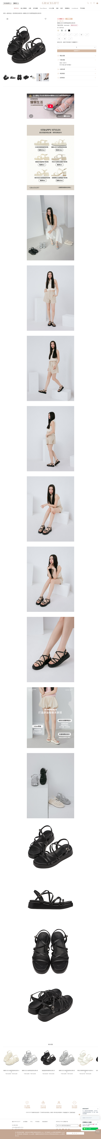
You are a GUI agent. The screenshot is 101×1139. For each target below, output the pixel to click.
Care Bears (43, 8)
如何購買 (25, 1121)
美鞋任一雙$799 (63, 62)
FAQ (31, 1121)
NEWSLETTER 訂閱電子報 (62, 1121)
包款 (57, 8)
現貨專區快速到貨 (17, 13)
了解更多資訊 (72, 1112)
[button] (48, 44)
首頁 (4, 13)
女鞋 (30, 8)
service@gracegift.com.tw (17, 1127)
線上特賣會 (24, 8)
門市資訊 (82, 8)
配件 (62, 8)
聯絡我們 (66, 1112)
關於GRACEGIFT (16, 1121)
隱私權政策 (45, 1121)
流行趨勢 (35, 8)
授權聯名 (67, 8)
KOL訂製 (51, 8)
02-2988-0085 (15, 1125)
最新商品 (16, 8)
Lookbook (75, 8)
